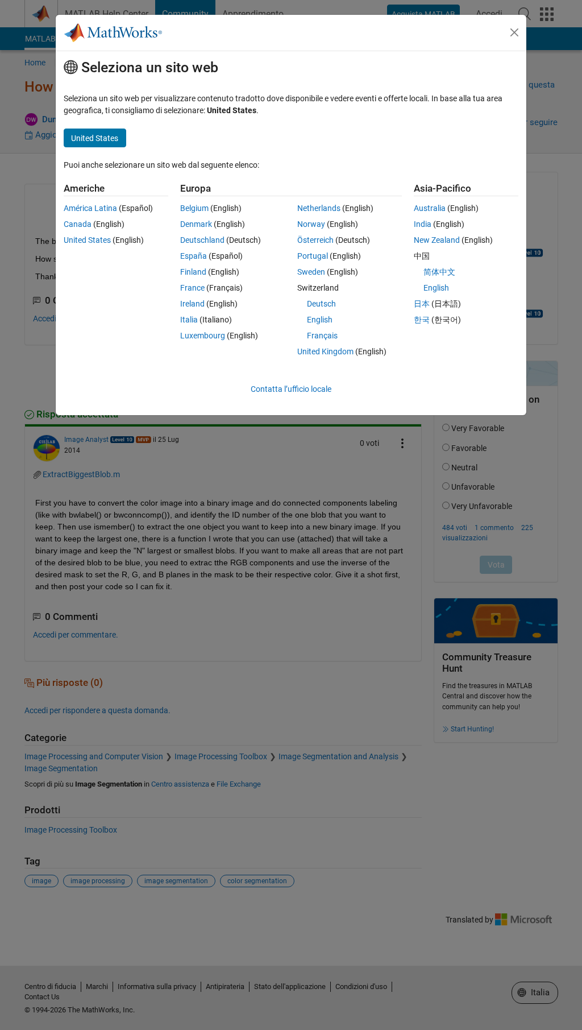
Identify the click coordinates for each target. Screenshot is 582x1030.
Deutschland (202, 240)
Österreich (315, 240)
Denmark (196, 224)
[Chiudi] (514, 32)
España (193, 255)
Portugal (312, 255)
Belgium (194, 208)
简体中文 (439, 271)
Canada (78, 224)
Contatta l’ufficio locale (291, 389)
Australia (430, 208)
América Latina (90, 208)
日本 (422, 303)
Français (322, 335)
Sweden (311, 271)
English (319, 319)
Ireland (192, 303)
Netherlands (318, 208)
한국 (422, 319)
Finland (193, 271)
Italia (189, 319)
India (422, 224)
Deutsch (321, 303)
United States (87, 240)
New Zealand (437, 240)
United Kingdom (325, 351)
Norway (311, 224)
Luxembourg (202, 335)
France (192, 287)
